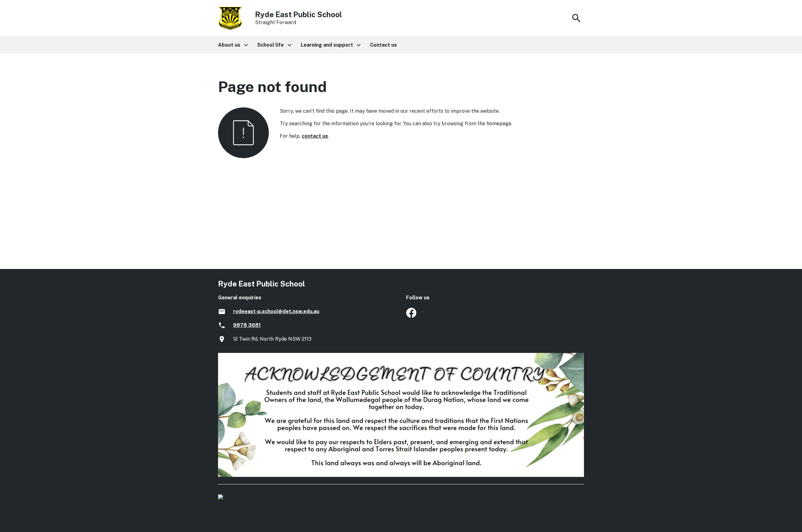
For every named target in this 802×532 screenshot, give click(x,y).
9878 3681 (247, 325)
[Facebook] (411, 316)
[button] (232, 45)
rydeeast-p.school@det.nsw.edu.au (276, 311)
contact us (315, 136)
